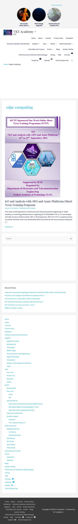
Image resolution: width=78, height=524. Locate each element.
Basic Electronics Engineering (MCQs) (21, 410)
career (9, 382)
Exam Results (11, 388)
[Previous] (18, 14)
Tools (8, 366)
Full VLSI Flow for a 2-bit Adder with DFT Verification (22, 299)
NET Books (10, 441)
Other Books (11, 448)
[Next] (60, 14)
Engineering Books (13, 429)
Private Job (11, 376)
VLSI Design (11, 347)
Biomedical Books (15, 435)
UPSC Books (11, 445)
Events (49, 49)
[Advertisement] (39, 81)
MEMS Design (11, 351)
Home (33, 38)
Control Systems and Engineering (18, 354)
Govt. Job (10, 373)
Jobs (44, 44)
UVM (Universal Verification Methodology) (33, 55)
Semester (12, 420)
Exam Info (10, 391)
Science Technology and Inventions (19, 363)
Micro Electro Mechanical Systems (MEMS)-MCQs (25, 404)
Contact (48, 38)
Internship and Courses (36, 49)
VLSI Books (12, 432)
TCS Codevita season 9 (17, 423)
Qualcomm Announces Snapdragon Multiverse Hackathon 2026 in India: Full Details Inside (35, 292)
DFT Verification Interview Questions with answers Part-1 (24, 302)
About (40, 38)
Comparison (11, 360)
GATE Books (11, 438)
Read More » (9, 227)
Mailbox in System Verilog (13, 308)
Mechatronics (11, 344)
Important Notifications (15, 413)
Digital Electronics (13, 341)
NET (10, 398)
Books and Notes (65, 44)
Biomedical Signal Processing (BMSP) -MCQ (23, 407)
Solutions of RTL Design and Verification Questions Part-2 (24, 296)
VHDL (59, 55)
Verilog (52, 55)
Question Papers (12, 416)
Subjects (35, 44)
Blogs (58, 49)
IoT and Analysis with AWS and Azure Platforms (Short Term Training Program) (38, 203)
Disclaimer (69, 38)
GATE (10, 394)
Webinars (10, 460)
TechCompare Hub (61, 61)
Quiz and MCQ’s (12, 401)
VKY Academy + (25, 31)
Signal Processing (13, 357)
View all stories (57, 5)
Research (10, 379)
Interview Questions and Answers (18, 44)
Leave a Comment (11, 208)
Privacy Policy (58, 38)
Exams (53, 44)
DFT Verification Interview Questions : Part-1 (20, 305)
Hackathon (10, 457)
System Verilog (68, 49)
